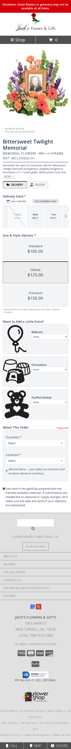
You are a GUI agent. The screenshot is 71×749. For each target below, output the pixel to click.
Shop (20, 40)
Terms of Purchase (36, 735)
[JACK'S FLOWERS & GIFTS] (35, 30)
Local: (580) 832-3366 (35, 635)
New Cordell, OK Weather (19, 723)
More (7, 176)
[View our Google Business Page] (32, 608)
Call (13, 745)
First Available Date (45, 201)
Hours (61, 745)
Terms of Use (61, 735)
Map (36, 745)
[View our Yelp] (38, 608)
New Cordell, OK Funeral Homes (23, 710)
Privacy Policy (11, 735)
